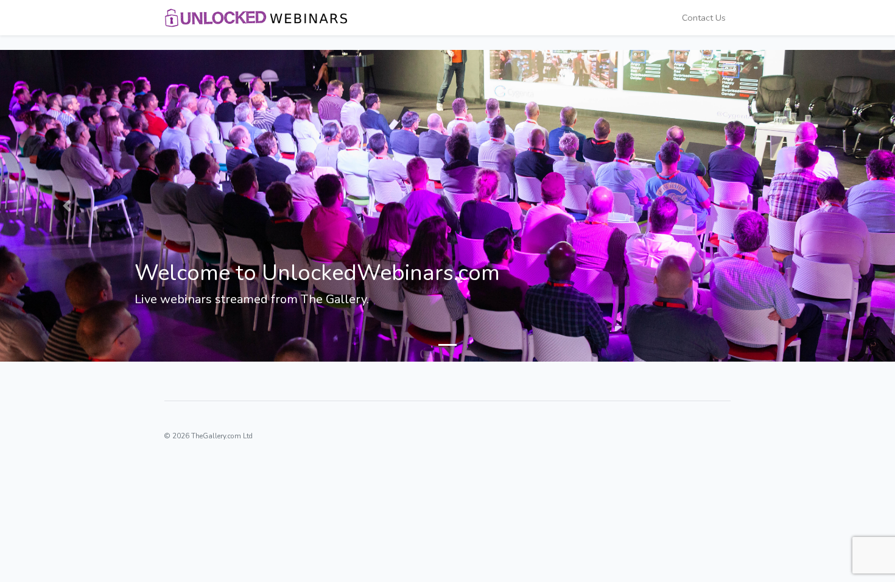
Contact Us (704, 18)
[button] (67, 206)
